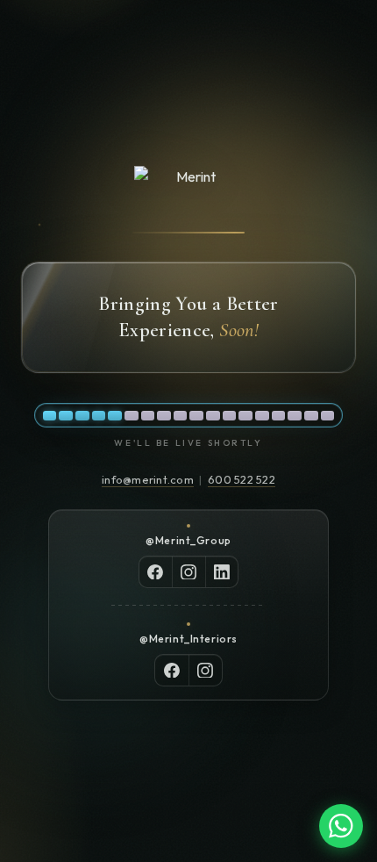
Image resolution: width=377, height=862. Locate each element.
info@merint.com (148, 479)
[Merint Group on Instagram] (188, 572)
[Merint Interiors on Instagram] (205, 670)
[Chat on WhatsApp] (341, 826)
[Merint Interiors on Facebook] (171, 670)
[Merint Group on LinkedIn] (221, 572)
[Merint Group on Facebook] (156, 572)
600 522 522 (241, 479)
